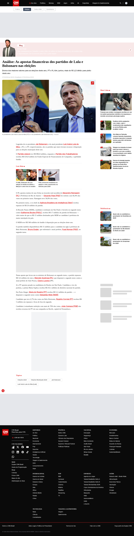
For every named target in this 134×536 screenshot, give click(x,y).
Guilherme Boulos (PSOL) (31, 212)
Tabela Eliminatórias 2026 (92, 485)
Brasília (86, 455)
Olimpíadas (87, 490)
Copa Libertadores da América (93, 487)
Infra (72, 3)
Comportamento (38, 466)
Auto (34, 463)
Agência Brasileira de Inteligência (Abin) (56, 202)
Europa (35, 485)
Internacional (37, 444)
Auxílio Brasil (88, 444)
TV (59, 496)
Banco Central (113, 438)
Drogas (111, 490)
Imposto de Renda (115, 444)
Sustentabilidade (114, 452)
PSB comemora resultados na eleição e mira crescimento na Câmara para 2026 (48, 184)
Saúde (35, 455)
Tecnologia (36, 458)
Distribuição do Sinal (18, 481)
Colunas (14, 473)
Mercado (112, 433)
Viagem (60, 512)
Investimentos (113, 436)
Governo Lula (62, 436)
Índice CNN (38, 9)
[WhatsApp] (13, 457)
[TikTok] (27, 452)
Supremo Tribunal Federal (66, 444)
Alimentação (113, 479)
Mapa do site (16, 478)
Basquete (87, 493)
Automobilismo (88, 498)
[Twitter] (18, 447)
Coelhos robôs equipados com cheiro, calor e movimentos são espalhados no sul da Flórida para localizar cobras (122, 125)
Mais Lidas (104, 90)
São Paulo (87, 447)
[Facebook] (22, 447)
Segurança (87, 436)
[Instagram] (13, 452)
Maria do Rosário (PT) (38, 292)
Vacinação (112, 485)
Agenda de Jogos (89, 476)
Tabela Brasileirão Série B (92, 482)
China (34, 498)
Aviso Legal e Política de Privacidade (40, 526)
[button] (49, 108)
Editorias (36, 430)
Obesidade (112, 493)
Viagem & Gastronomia (100, 3)
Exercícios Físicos (114, 482)
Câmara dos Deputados (66, 438)
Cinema (60, 485)
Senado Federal (63, 441)
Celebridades (62, 482)
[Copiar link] (130, 50)
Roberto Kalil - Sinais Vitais (117, 476)
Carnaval (61, 479)
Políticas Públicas (63, 447)
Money (51, 3)
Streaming (61, 493)
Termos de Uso (71, 526)
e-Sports (86, 504)
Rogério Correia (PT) (64, 299)
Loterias (111, 449)
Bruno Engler (33, 229)
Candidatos (50, 9)
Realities (61, 490)
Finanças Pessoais (115, 447)
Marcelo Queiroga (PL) (44, 278)
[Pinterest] (22, 452)
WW (58, 3)
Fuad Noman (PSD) (70, 229)
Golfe (85, 501)
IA (78, 3)
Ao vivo (33, 3)
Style (34, 469)
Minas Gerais (88, 452)
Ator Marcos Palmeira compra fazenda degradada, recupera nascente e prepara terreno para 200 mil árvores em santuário (122, 138)
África (34, 490)
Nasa (34, 512)
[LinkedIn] (18, 452)
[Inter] (13, 447)
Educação (87, 433)
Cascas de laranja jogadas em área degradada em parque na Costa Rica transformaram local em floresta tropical (121, 164)
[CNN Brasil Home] (16, 3)
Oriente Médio (37, 493)
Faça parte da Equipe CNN (123, 526)
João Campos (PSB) (69, 306)
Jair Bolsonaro (42, 144)
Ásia (34, 487)
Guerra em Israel (38, 479)
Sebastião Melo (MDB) (49, 295)
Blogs (13, 470)
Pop (34, 447)
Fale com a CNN (95, 526)
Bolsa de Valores (114, 441)
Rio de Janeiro (88, 449)
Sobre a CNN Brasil (8, 526)
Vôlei (85, 496)
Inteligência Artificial (39, 452)
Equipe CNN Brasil (17, 464)
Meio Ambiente (88, 441)
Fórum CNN (15, 475)
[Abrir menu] (8, 3)
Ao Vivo (35, 433)
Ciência (35, 514)
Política (42, 3)
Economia (36, 441)
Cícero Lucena (44, 280)
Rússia (35, 496)
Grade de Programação (19, 467)
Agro (65, 3)
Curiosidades (37, 517)
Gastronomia (62, 514)
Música (60, 487)
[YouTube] (27, 447)
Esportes (85, 3)
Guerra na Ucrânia (38, 476)
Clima (85, 438)
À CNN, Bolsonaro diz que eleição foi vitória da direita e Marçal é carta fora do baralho (25, 184)
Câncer (111, 487)
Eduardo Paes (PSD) (52, 195)
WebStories (104, 208)
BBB (59, 476)
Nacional (35, 438)
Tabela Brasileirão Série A (92, 479)
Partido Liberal (24, 154)
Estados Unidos (38, 482)
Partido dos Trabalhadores (67, 154)
